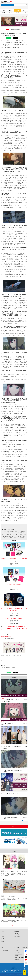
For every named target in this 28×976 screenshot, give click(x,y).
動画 (3, 12)
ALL (3, 10)
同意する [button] (24, 972)
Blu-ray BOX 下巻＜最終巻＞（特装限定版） (14, 618)
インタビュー (17, 10)
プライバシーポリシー (19, 957)
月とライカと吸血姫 (11, 667)
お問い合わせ (17, 959)
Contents (2, 931)
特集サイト (3, 940)
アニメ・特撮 (17, 934)
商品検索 (6, 4)
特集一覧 (10, 12)
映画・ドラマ (17, 936)
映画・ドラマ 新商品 (5, 950)
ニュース (10, 10)
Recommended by (19, 820)
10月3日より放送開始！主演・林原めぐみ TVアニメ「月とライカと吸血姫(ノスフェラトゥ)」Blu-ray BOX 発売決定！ (14, 628)
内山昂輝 (3, 667)
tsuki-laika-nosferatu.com (6, 636)
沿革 (15, 961)
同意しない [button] (24, 967)
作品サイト (17, 933)
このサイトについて (18, 954)
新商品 (2, 947)
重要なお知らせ (17, 952)
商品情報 (16, 950)
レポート (24, 10)
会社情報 (16, 955)
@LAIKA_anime (4, 639)
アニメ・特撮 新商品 (5, 948)
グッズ (24, 12)
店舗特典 (17, 12)
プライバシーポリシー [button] (13, 971)
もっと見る (14, 846)
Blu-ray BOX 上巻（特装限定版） (14, 584)
